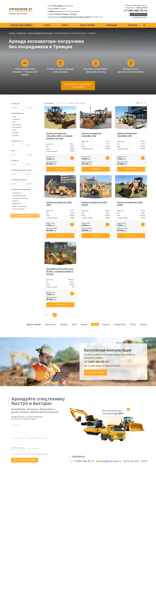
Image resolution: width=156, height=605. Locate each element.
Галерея (65, 25)
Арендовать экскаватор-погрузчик (78, 85)
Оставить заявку (95, 372)
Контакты (132, 25)
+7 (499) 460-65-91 (135, 10)
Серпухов (106, 324)
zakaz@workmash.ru (140, 17)
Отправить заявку (26, 460)
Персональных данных (40, 454)
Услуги (47, 25)
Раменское (144, 324)
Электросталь (50, 324)
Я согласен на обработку (30, 454)
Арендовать (60, 169)
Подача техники (87, 25)
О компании (111, 25)
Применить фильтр (25, 215)
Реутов (133, 324)
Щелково (64, 324)
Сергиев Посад (120, 324)
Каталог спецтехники (21, 25)
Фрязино (84, 324)
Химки (74, 324)
